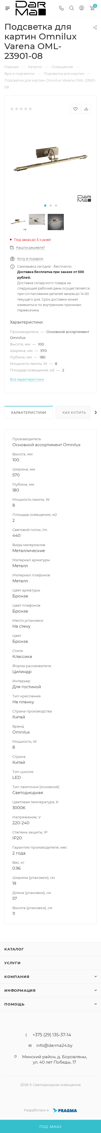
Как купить (74, 413)
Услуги (12, 963)
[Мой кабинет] (81, 8)
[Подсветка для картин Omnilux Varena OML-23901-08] (50, 161)
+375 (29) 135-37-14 (52, 1035)
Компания (16, 976)
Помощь (14, 1004)
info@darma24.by (54, 1045)
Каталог (14, 949)
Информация (20, 990)
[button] (45, 205)
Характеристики (28, 413)
